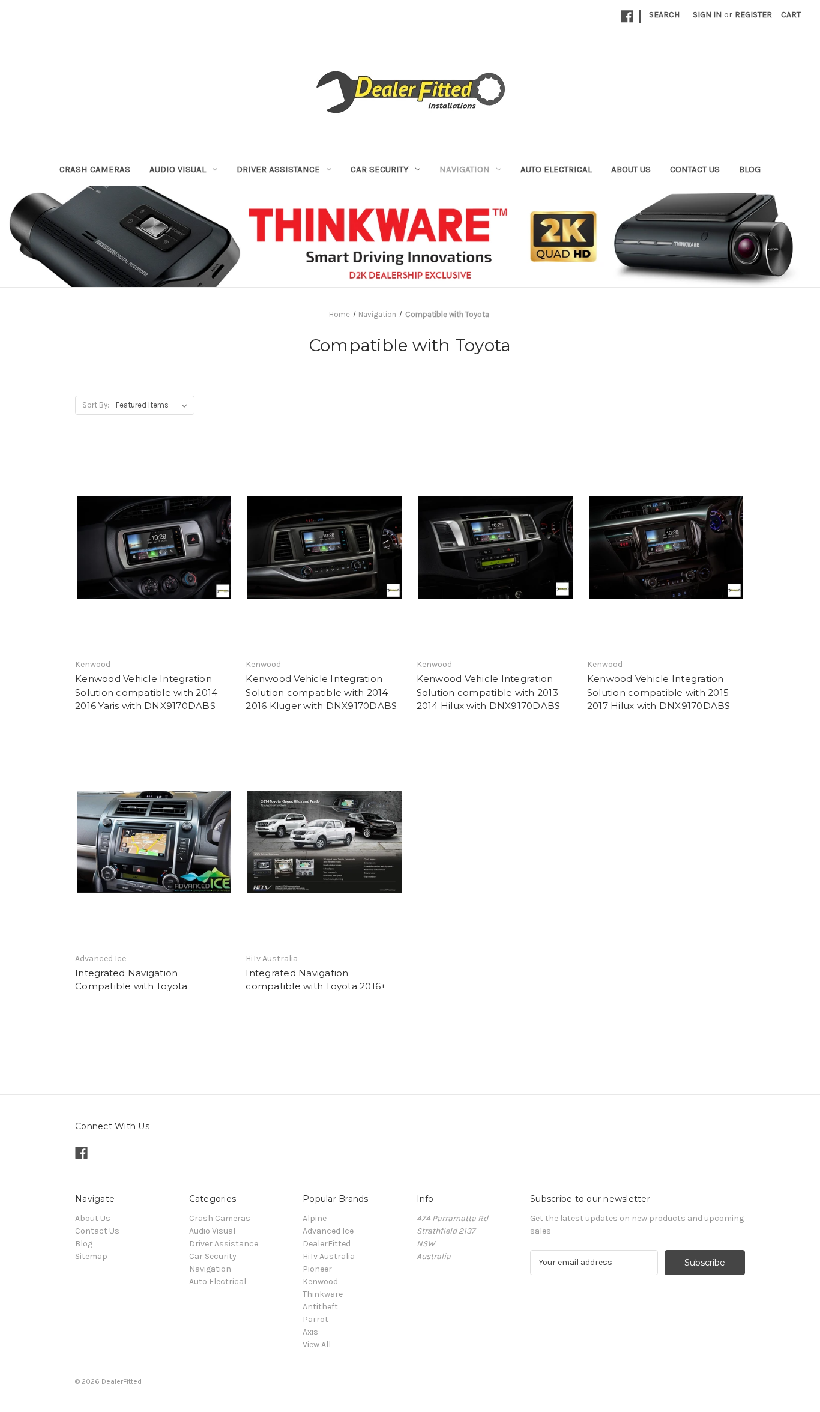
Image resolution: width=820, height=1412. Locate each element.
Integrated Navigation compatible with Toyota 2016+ (316, 979)
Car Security (380, 169)
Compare (150, 559)
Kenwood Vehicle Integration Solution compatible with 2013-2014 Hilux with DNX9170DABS (489, 692)
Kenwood (320, 1281)
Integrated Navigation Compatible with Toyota (131, 979)
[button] (410, 236)
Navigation (464, 169)
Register (753, 15)
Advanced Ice (328, 1231)
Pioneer (317, 1269)
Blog (750, 169)
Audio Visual (177, 169)
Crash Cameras (94, 169)
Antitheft (320, 1307)
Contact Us (695, 169)
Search (664, 15)
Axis (310, 1332)
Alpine (315, 1218)
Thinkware (323, 1294)
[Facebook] (627, 16)
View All (317, 1344)
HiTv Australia (329, 1256)
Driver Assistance (278, 169)
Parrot (315, 1319)
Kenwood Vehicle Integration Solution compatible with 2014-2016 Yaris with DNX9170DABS (148, 692)
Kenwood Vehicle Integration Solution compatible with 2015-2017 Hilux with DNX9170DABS (660, 692)
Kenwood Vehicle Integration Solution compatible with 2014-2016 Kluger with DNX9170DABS (321, 692)
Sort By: (95, 404)
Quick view (151, 537)
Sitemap (91, 1256)
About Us (631, 169)
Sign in (707, 15)
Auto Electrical (556, 169)
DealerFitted (327, 1244)
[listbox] (154, 405)
